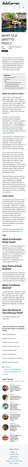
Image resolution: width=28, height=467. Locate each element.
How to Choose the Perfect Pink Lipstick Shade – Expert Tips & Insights (15, 438)
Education (4, 51)
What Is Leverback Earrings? (13, 369)
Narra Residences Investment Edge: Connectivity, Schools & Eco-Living (15, 417)
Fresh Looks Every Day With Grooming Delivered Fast (15, 398)
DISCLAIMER (14, 456)
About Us (14, 452)
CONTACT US (14, 454)
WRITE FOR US (14, 463)
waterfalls (5, 131)
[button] (19, 7)
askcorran (19, 231)
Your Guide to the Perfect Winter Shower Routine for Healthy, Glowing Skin (15, 388)
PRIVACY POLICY (14, 458)
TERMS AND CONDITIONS (14, 461)
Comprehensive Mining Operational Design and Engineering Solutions (15, 427)
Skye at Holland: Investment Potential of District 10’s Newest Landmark (15, 406)
